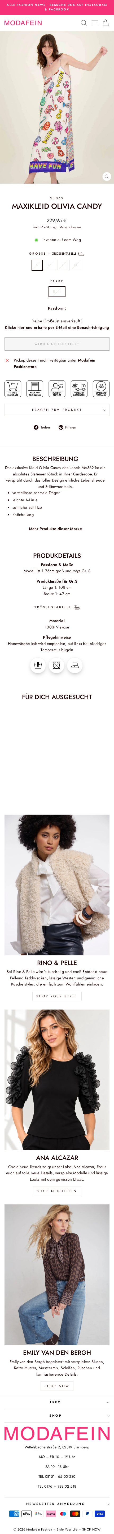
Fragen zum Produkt (57, 409)
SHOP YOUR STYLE (57, 996)
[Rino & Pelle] (57, 885)
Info (55, 1402)
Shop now (57, 1386)
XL (76, 265)
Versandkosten (70, 227)
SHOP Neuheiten (57, 1191)
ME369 (57, 198)
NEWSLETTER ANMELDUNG (55, 1503)
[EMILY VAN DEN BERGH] (57, 1274)
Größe (53, 253)
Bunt (57, 291)
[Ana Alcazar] (57, 1080)
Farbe (57, 281)
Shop (55, 1415)
